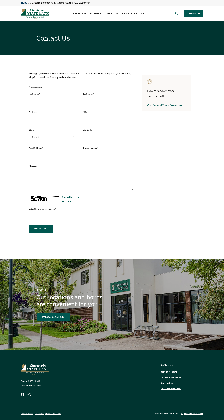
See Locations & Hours (53, 317)
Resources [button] (129, 13)
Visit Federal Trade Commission (165, 105)
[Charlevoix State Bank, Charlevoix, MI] (35, 13)
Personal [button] (80, 13)
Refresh (66, 201)
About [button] (145, 13)
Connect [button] (168, 364)
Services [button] (112, 13)
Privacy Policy (27, 413)
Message (33, 166)
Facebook (22, 394)
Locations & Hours (171, 377)
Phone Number (90, 148)
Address (33, 112)
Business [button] (96, 13)
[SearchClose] (176, 13)
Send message (41, 229)
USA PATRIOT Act (53, 413)
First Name (34, 94)
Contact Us (167, 382)
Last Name (88, 94)
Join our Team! (169, 371)
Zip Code (87, 130)
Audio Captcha (70, 196)
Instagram (29, 394)
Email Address (36, 148)
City (85, 112)
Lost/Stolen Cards (171, 388)
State (31, 130)
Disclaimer (39, 413)
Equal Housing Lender (193, 413)
